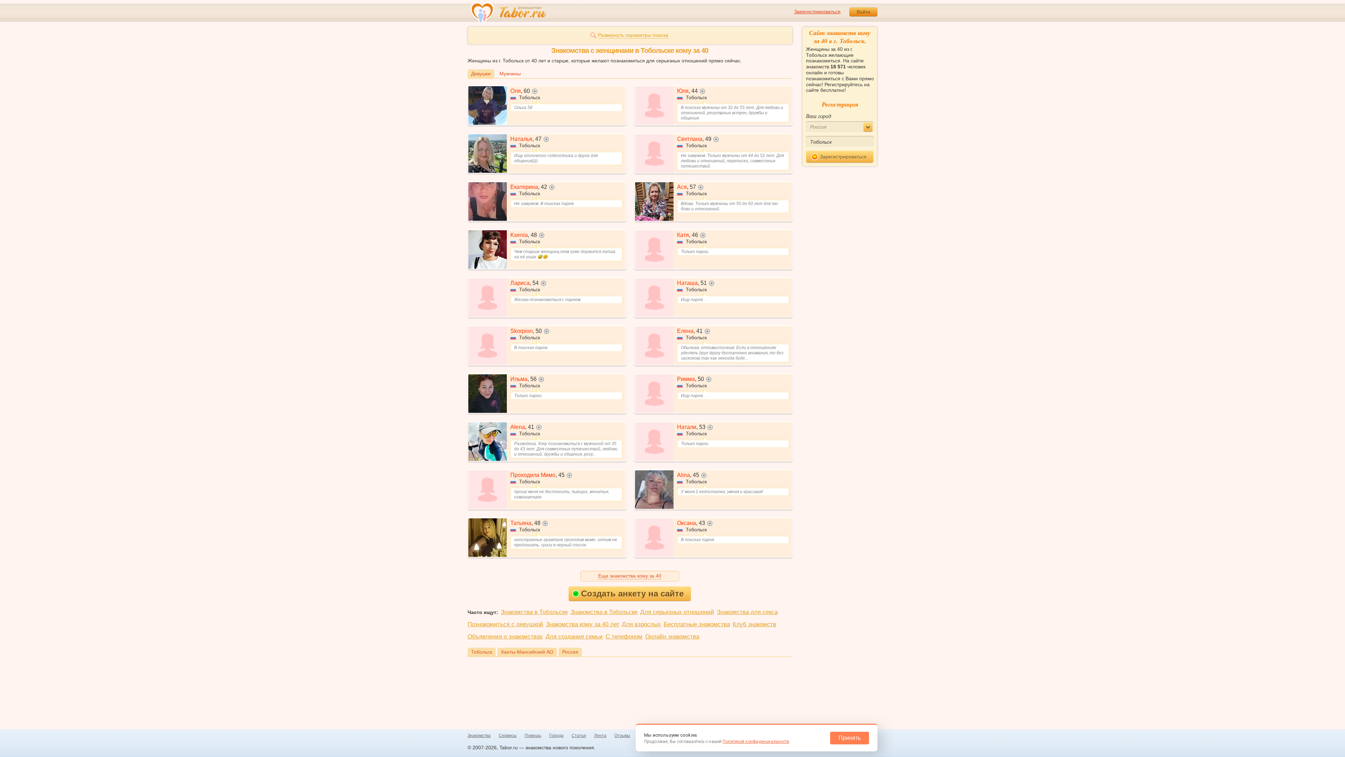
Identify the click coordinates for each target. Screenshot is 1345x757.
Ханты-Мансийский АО (527, 652)
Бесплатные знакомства (697, 624)
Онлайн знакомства (672, 636)
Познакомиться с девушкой (505, 624)
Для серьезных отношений (677, 612)
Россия (570, 652)
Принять (850, 738)
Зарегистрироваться (817, 11)
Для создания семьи (574, 636)
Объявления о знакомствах (505, 636)
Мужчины (510, 73)
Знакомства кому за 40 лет (582, 624)
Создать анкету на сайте (632, 593)
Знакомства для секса (747, 612)
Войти (863, 12)
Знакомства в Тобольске (534, 612)
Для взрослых (641, 624)
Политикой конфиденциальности (756, 741)
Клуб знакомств (754, 624)
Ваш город (818, 116)
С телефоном (624, 636)
